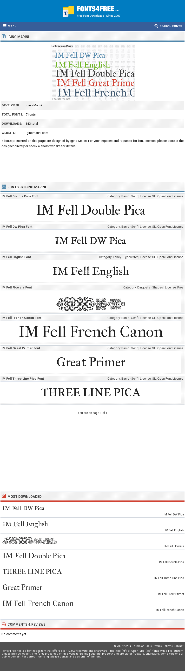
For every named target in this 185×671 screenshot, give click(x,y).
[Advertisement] (92, 164)
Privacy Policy (162, 646)
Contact (178, 646)
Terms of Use (141, 646)
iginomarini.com (37, 133)
